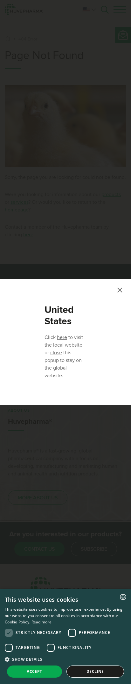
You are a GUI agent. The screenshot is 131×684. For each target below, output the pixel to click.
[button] (65, 659)
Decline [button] (95, 671)
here (62, 337)
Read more (41, 622)
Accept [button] (34, 671)
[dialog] (65, 636)
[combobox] (123, 597)
